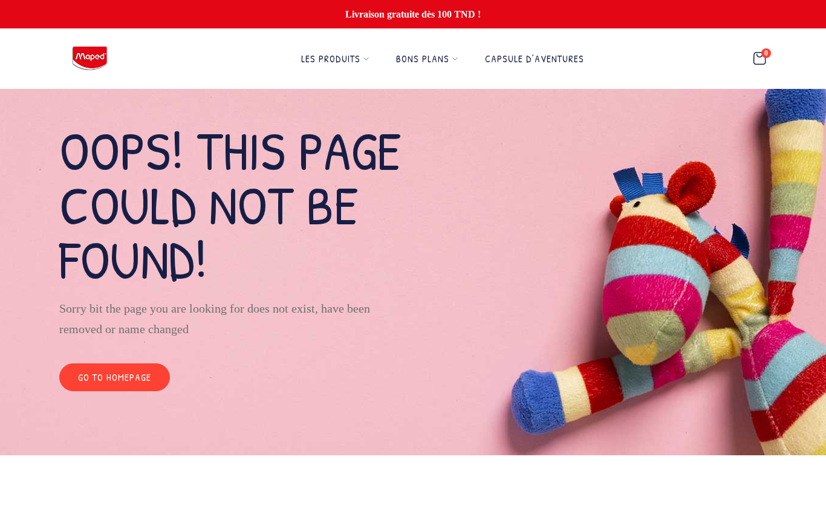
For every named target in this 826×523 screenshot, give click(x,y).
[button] (759, 59)
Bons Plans (422, 58)
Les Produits (330, 58)
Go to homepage (114, 377)
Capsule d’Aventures (534, 58)
